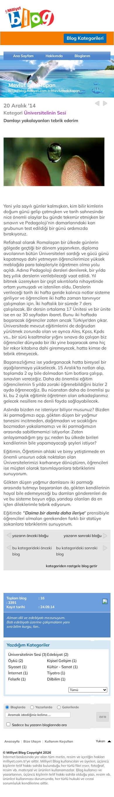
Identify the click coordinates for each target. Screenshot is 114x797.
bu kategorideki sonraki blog (76, 550)
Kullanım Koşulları (59, 741)
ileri (105, 103)
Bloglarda (18, 707)
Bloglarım (82, 56)
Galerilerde (70, 707)
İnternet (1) (18, 673)
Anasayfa (12, 741)
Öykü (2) (15, 660)
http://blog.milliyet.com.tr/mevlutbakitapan (44, 90)
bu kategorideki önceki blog (32, 550)
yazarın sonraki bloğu (83, 535)
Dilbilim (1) (56, 679)
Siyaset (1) (17, 666)
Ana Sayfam (23, 56)
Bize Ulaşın (32, 741)
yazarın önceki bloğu (30, 535)
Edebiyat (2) (57, 654)
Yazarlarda (43, 707)
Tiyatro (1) (56, 673)
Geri (97, 103)
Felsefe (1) (17, 679)
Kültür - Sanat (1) (62, 666)
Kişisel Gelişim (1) (62, 660)
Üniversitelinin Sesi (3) (27, 654)
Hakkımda (54, 56)
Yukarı (100, 741)
